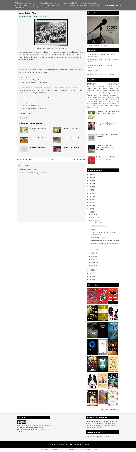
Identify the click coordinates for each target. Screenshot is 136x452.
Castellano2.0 (109, 99)
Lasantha (64, 449)
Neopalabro (103, 93)
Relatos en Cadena (101, 95)
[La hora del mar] (113, 389)
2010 (91, 276)
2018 (91, 196)
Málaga (106, 97)
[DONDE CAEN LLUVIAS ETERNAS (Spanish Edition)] (103, 337)
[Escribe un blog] (23, 118)
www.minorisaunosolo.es (41, 425)
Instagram (114, 103)
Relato (111, 89)
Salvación (116, 105)
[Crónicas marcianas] (103, 303)
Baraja (97, 99)
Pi (87, 99)
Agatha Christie (113, 93)
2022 (91, 184)
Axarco (92, 99)
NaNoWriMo (102, 101)
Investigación (92, 87)
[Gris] (103, 371)
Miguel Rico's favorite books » (110, 409)
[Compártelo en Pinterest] (31, 113)
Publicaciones (93, 71)
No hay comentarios (40, 16)
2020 (91, 190)
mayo (93, 256)
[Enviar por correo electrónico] (21, 118)
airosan (88, 425)
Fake (108, 103)
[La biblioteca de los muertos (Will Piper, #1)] (113, 354)
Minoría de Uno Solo (67, 444)
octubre (93, 217)
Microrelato (91, 91)
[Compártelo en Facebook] (27, 113)
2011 (91, 273)
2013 (91, 212)
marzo (93, 259)
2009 (91, 279)
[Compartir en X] (25, 118)
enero (93, 265)
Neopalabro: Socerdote (37, 138)
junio (92, 253)
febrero (93, 262)
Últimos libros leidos (96, 285)
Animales (112, 97)
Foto (89, 89)
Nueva (93, 229)
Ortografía (100, 105)
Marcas (95, 105)
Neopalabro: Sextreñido (70, 128)
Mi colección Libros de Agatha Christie (101, 74)
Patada (111, 105)
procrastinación (114, 95)
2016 (91, 202)
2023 (91, 180)
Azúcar (96, 97)
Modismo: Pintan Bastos (99, 226)
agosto (93, 250)
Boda (102, 99)
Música (96, 101)
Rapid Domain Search (92, 449)
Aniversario (90, 97)
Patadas (91, 84)
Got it (118, 5)
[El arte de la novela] (103, 354)
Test (91, 107)
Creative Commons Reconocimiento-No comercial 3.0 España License (31, 429)
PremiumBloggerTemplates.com (76, 449)
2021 (91, 187)
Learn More (109, 5)
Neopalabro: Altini (28, 13)
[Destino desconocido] (103, 404)
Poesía (89, 95)
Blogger (86, 444)
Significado (113, 84)
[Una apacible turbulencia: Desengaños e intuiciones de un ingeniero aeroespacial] (103, 321)
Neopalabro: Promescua (70, 147)
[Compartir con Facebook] (27, 118)
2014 (91, 209)
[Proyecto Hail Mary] (92, 320)
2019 (91, 193)
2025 (91, 174)
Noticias (116, 101)
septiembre (95, 220)
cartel (95, 103)
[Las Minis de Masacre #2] (92, 371)
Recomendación (101, 91)
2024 (91, 177)
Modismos (114, 87)
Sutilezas (111, 91)
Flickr (117, 97)
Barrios (101, 97)
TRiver (64, 48)
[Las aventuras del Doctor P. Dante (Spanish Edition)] (103, 387)
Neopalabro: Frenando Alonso (72, 138)
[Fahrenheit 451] (113, 303)
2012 (91, 270)
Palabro (106, 105)
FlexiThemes (46, 449)
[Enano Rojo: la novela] (92, 303)
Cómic (117, 99)
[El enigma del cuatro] (92, 405)
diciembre (94, 214)
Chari (95, 89)
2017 (91, 199)
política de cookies (103, 437)
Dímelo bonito (102, 103)
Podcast (89, 103)
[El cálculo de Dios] (113, 338)
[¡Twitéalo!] (29, 113)
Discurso (89, 101)
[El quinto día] (92, 354)
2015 (91, 206)
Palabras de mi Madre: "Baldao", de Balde (105, 240)
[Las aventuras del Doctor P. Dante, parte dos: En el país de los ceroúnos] (113, 372)
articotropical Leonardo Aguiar (105, 423)
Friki (117, 91)
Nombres (110, 101)
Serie (88, 107)
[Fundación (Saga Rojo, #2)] (92, 337)
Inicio (53, 159)
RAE (117, 89)
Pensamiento (104, 87)
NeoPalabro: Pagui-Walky (37, 147)
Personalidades (92, 93)
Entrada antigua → (79, 159)
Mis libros (102, 89)
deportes (95, 107)
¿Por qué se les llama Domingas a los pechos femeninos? (105, 147)
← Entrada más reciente (25, 159)
